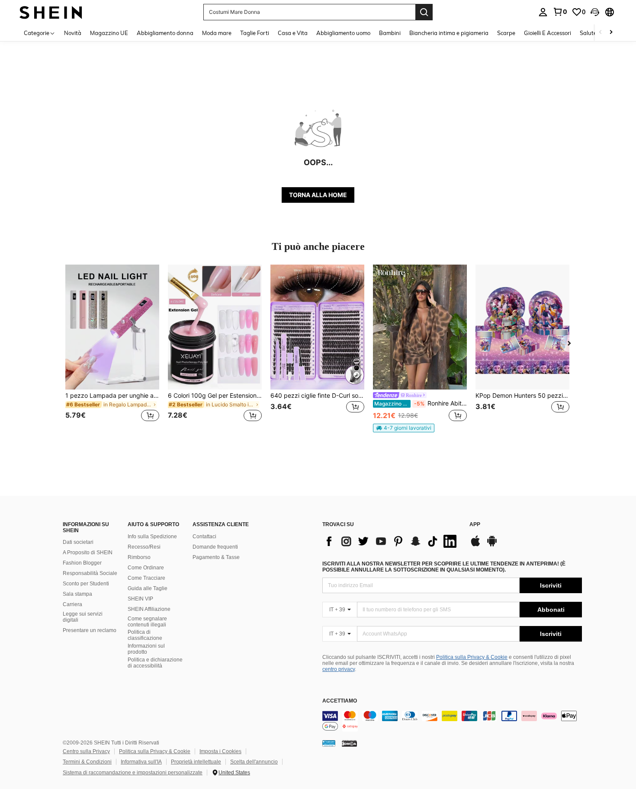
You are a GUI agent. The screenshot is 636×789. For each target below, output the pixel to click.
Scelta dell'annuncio (254, 762)
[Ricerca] (424, 12)
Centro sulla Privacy (86, 751)
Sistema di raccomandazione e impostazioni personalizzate (132, 773)
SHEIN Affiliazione (149, 609)
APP (474, 524)
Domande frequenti (215, 547)
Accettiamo (339, 701)
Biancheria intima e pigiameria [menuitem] (448, 32)
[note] (403, 428)
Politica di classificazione (145, 635)
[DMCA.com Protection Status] (349, 743)
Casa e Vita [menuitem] (293, 32)
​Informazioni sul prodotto (146, 649)
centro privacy (338, 669)
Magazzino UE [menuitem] (109, 32)
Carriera (72, 604)
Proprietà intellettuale (196, 762)
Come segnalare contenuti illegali (147, 622)
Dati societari (78, 542)
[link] (559, 11)
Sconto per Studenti (86, 584)
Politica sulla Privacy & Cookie (472, 657)
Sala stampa (77, 594)
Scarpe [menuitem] (506, 32)
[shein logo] (50, 12)
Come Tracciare (146, 578)
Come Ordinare (146, 568)
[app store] (475, 545)
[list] (391, 541)
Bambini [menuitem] (390, 32)
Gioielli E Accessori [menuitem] (547, 32)
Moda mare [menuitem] (216, 32)
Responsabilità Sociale (90, 573)
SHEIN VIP (140, 599)
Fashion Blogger (82, 563)
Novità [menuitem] (72, 32)
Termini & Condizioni (87, 762)
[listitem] (112, 348)
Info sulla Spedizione (152, 536)
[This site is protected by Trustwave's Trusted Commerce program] (328, 743)
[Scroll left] (600, 32)
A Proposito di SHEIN (87, 552)
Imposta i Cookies (220, 751)
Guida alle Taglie (147, 588)
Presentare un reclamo (89, 630)
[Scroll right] (611, 32)
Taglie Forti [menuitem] (254, 32)
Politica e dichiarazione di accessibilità (155, 663)
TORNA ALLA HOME (318, 194)
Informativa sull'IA (141, 762)
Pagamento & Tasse (216, 557)
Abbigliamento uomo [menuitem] (343, 32)
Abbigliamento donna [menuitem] (165, 32)
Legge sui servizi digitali (83, 617)
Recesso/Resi (144, 547)
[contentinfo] (452, 721)
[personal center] (543, 12)
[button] (595, 12)
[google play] (492, 545)
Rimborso (139, 557)
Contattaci (204, 536)
